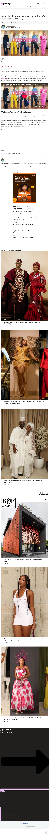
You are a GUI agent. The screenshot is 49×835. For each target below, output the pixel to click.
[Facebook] (43, 160)
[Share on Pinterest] (11, 22)
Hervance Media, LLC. (30, 826)
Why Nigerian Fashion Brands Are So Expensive (23, 237)
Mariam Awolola (7, 405)
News (14, 216)
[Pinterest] (7, 732)
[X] (3, 732)
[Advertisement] (15, 10)
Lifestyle (6, 319)
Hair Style (15, 222)
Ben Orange (6, 642)
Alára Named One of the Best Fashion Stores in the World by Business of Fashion (23, 560)
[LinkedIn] (47, 160)
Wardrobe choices (16, 153)
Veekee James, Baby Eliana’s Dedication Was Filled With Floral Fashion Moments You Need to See (23, 719)
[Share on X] (9, 22)
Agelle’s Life (4, 78)
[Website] (42, 160)
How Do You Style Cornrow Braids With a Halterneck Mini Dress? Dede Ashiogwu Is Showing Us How (23, 639)
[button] (38, 4)
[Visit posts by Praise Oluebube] (2, 160)
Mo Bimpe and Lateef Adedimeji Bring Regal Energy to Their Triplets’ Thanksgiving (23, 323)
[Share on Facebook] (7, 22)
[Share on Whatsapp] (13, 22)
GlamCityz (6, 326)
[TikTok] (9, 732)
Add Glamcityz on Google (9, 66)
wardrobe (21, 115)
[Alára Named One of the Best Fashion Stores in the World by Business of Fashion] (24, 523)
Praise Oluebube (11, 26)
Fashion (3, 13)
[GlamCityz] (6, 3)
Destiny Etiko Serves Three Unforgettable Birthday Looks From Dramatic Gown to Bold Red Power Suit (24, 402)
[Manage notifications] (46, 832)
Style (6, 13)
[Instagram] (45, 160)
